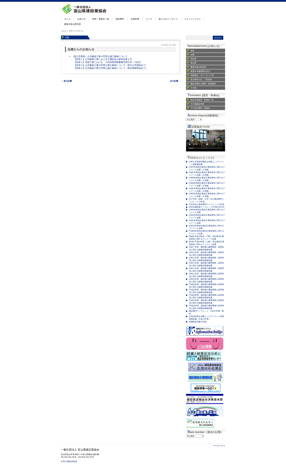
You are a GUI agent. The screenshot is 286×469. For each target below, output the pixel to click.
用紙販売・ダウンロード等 (202, 75)
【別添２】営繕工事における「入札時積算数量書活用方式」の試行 (107, 62)
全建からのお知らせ (81, 49)
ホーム (67, 19)
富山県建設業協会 (70, 461)
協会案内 (120, 19)
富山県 (193, 63)
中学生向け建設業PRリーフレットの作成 (206, 204)
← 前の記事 (66, 81)
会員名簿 (135, 19)
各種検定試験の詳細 (197, 322)
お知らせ (81, 19)
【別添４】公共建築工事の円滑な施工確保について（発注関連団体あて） (111, 68)
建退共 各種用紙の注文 (200, 71)
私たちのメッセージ (168, 19)
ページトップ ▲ (219, 446)
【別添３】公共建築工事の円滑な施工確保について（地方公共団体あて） (111, 65)
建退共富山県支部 (72, 24)
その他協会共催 (197, 104)
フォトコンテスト (192, 19)
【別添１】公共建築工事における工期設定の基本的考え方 (103, 59)
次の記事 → (175, 81)
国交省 (193, 59)
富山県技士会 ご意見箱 (201, 79)
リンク (149, 19)
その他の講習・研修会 (200, 108)
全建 (67, 37)
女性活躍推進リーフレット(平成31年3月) (206, 207)
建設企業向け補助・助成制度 (203, 84)
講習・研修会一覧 (100, 19)
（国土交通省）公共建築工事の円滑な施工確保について (100, 56)
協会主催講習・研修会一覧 (202, 100)
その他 (193, 88)
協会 (192, 50)
